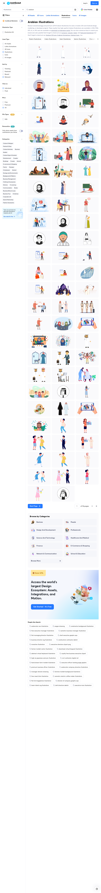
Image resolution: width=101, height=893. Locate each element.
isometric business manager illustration (73, 631)
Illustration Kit (9, 32)
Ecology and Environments (10, 173)
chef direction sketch (61, 685)
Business (17, 149)
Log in (85, 3)
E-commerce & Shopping (10, 164)
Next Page (33, 506)
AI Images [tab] (82, 15)
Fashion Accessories (8, 202)
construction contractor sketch (68, 640)
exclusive (64, 33)
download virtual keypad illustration (70, 649)
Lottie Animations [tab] (52, 15)
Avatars (5, 152)
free (42, 26)
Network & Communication (46, 554)
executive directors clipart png (61, 644)
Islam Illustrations (65, 39)
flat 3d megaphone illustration (41, 681)
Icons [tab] (74, 15)
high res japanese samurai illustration (43, 658)
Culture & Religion (8, 143)
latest (75, 33)
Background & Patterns (9, 176)
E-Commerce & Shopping (80, 546)
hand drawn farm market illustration (43, 662)
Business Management (9, 179)
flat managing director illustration (42, 635)
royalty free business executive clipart (73, 653)
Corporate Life (7, 196)
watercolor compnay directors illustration (74, 667)
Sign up (94, 3)
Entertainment (7, 158)
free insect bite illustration (39, 676)
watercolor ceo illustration (39, 626)
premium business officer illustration (43, 667)
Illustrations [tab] (66, 15)
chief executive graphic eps (68, 635)
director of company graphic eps (68, 681)
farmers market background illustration (67, 672)
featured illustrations (87, 33)
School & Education (78, 554)
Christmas (15, 194)
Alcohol (14, 170)
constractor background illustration (82, 626)
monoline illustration (38, 644)
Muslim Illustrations (35, 39)
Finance (39, 546)
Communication (7, 188)
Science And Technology (45, 538)
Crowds (12, 161)
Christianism (6, 170)
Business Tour (6, 194)
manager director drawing (39, 672)
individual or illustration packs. (60, 30)
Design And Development (46, 530)
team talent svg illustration (40, 685)
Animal (19, 161)
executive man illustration (83, 685)
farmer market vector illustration (41, 649)
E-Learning (13, 185)
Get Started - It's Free (42, 607)
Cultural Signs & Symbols (10, 155)
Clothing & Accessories (9, 182)
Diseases (11, 167)
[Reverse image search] (75, 9)
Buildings (5, 161)
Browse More (36, 561)
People (73, 522)
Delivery (5, 185)
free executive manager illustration (42, 631)
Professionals (75, 530)
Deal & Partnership (8, 199)
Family (5, 167)
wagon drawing (60, 626)
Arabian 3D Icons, (51, 35)
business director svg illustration (41, 640)
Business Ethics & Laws (9, 191)
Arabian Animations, (64, 35)
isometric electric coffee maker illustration (68, 676)
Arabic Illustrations (50, 39)
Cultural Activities (8, 149)
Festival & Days (7, 146)
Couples (15, 158)
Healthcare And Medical (80, 538)
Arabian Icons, (75, 35)
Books (16, 188)
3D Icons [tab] (40, 15)
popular (70, 33)
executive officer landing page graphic (74, 662)
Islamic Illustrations (80, 39)
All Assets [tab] (31, 15)
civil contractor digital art (70, 658)
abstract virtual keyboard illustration (43, 653)
